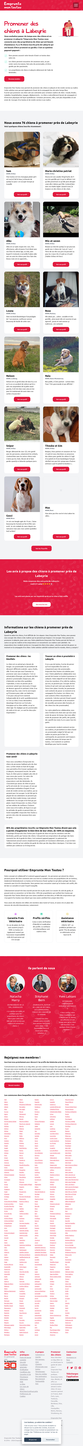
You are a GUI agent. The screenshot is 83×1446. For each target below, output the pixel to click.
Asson (5, 1242)
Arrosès (6, 1216)
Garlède (37, 1136)
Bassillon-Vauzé (8, 1305)
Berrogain (22, 1109)
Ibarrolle (37, 1206)
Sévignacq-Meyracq (70, 1252)
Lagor (36, 1269)
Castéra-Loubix (23, 1235)
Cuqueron (22, 1296)
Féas (36, 1119)
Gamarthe (37, 1128)
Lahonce (37, 1274)
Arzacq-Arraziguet (9, 1233)
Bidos (20, 1133)
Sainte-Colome (69, 1160)
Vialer (66, 1315)
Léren (36, 1332)
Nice (60, 1403)
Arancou (6, 1162)
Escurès (21, 1322)
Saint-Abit (68, 1148)
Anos (5, 1155)
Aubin (5, 1255)
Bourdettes (22, 1177)
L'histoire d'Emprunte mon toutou (41, 1366)
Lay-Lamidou (38, 1318)
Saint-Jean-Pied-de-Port (71, 1179)
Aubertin (6, 1252)
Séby (66, 1233)
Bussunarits (22, 1199)
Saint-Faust (68, 1162)
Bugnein (21, 1187)
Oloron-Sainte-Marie (55, 1276)
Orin (51, 1286)
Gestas (36, 1158)
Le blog (22, 1384)
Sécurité (23, 1362)
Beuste (21, 1119)
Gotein (36, 1170)
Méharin (52, 1182)
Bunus (21, 1189)
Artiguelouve (8, 1225)
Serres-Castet (69, 1242)
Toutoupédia (39, 1381)
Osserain (52, 1305)
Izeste (36, 1230)
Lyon (57, 1396)
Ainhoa (6, 1131)
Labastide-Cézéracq (40, 1247)
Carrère (21, 1221)
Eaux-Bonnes (23, 1313)
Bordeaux (54, 1403)
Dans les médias (41, 1374)
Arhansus (6, 1194)
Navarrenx (53, 1264)
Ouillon (52, 1310)
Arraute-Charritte (9, 1206)
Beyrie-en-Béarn (24, 1121)
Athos (5, 1250)
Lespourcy (53, 1104)
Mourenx (52, 1250)
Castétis (21, 1242)
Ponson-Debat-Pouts (71, 1107)
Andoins (6, 1141)
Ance (5, 1138)
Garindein (37, 1133)
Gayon (36, 1145)
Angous (6, 1150)
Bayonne (6, 1315)
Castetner (22, 1247)
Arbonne (6, 1172)
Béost (21, 1099)
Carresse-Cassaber (24, 1223)
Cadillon (21, 1211)
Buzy (20, 1206)
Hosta (36, 1201)
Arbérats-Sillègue (9, 1170)
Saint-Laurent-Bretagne (71, 1187)
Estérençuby (38, 1104)
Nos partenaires (41, 1376)
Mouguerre (53, 1242)
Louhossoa (53, 1131)
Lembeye (37, 1330)
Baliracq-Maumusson (10, 1291)
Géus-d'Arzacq (39, 1160)
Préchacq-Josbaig (70, 1121)
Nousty (52, 1269)
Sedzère (67, 1238)
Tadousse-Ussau (69, 1271)
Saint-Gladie (68, 1167)
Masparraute (53, 1165)
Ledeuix (37, 1322)
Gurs (36, 1182)
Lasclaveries (38, 1310)
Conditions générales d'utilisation (24, 1367)
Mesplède (52, 1199)
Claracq (21, 1279)
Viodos (67, 1330)
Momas (52, 1208)
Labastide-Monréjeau (40, 1252)
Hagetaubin (38, 1184)
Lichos (51, 1114)
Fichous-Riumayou (40, 1121)
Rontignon (68, 1143)
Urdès (66, 1291)
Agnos (6, 1114)
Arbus (5, 1177)
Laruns (36, 1308)
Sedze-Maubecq (69, 1235)
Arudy (6, 1230)
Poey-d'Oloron (69, 1102)
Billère (21, 1141)
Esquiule (37, 1102)
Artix (5, 1228)
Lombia (52, 1121)
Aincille (6, 1124)
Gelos (36, 1148)
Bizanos (21, 1145)
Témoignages (40, 1371)
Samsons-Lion (69, 1208)
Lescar (36, 1334)
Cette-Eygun (22, 1267)
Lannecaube (38, 1288)
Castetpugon (23, 1250)
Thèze (67, 1281)
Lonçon (52, 1124)
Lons (51, 1126)
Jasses (36, 1233)
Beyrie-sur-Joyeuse (24, 1124)
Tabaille (67, 1269)
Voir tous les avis (41, 604)
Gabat (36, 1126)
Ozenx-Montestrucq (55, 1315)
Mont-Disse (53, 1235)
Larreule (37, 1303)
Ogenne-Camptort (55, 1271)
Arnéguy (6, 1196)
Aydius (6, 1279)
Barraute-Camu (8, 1303)
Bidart (21, 1131)
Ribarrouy (68, 1136)
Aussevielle (7, 1267)
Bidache (21, 1128)
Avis (36, 1384)
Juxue (36, 1242)
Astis (5, 1247)
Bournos (21, 1179)
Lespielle (52, 1102)
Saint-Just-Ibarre (69, 1184)
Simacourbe (68, 1255)
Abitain (6, 1107)
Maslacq (52, 1162)
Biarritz (21, 1126)
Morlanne (52, 1240)
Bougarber (22, 1170)
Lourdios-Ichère (54, 1133)
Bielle (21, 1136)
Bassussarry (7, 1308)
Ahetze (6, 1119)
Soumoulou (68, 1259)
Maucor (52, 1172)
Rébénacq (68, 1133)
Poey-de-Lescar (69, 1099)
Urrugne (67, 1298)
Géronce (37, 1155)
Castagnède (22, 1225)
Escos (20, 1315)
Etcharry (37, 1111)
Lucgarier (52, 1148)
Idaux (36, 1208)
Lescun (52, 1099)
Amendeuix (7, 1133)
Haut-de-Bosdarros (40, 1191)
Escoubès (22, 1320)
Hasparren (37, 1189)
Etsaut (36, 1114)
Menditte (52, 1189)
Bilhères (21, 1138)
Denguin (21, 1298)
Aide (21, 1382)
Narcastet (52, 1257)
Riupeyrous (68, 1138)
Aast (5, 1099)
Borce (21, 1155)
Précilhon (67, 1126)
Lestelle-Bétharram (55, 1107)
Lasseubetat (38, 1315)
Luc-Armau (53, 1143)
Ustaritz (67, 1303)
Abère (6, 1102)
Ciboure (21, 1276)
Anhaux (6, 1153)
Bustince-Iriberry (24, 1201)
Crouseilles (22, 1293)
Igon (36, 1213)
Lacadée (37, 1259)
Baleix (6, 1288)
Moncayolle (53, 1218)
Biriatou (21, 1143)
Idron (36, 1211)
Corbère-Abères (23, 1286)
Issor (36, 1223)
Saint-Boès (68, 1153)
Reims (53, 1411)
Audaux (6, 1259)
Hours (36, 1204)
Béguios (6, 1322)
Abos (5, 1109)
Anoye (6, 1158)
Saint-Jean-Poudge (70, 1182)
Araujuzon (7, 1165)
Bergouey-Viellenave (25, 1104)
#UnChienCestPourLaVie (29, 1391)
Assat (5, 1240)
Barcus (6, 1296)
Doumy (21, 1310)
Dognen (21, 1305)
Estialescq (37, 1107)
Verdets (67, 1313)
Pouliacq (67, 1116)
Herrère (37, 1196)
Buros (21, 1194)
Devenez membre (14, 79)
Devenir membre (14, 1085)
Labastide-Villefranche (41, 1255)
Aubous (6, 1257)
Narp (51, 1259)
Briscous (21, 1182)
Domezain (22, 1308)
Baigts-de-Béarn (8, 1284)
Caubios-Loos (23, 1262)
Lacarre (37, 1262)
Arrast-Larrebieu (8, 1204)
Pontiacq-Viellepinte (71, 1111)
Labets (36, 1257)
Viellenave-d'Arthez (70, 1318)
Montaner (52, 1230)
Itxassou (37, 1228)
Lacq (36, 1267)
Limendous (53, 1116)
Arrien (6, 1211)
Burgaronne (22, 1191)
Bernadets (22, 1107)
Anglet (6, 1148)
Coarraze (21, 1281)
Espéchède (22, 1327)
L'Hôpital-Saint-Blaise (55, 1111)
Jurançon (37, 1240)
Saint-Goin (68, 1170)
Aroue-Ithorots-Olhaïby (10, 1201)
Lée (36, 1325)
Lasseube (37, 1313)
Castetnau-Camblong (25, 1245)
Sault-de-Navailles (70, 1223)
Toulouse (54, 1399)
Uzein (66, 1308)
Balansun (6, 1286)
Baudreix (6, 1313)
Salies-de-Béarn (69, 1199)
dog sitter (56, 1360)
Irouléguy (37, 1218)
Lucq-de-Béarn (54, 1150)
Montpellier (55, 1408)
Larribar (37, 1305)
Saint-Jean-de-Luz (70, 1175)
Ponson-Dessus (69, 1109)
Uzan (66, 1305)
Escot (20, 1318)
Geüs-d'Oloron (39, 1162)
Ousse (51, 1313)
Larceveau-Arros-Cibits (41, 1296)
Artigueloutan (8, 1223)
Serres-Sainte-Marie (70, 1247)
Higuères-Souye (39, 1199)
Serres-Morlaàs (69, 1245)
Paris (52, 1396)
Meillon (52, 1184)
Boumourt (22, 1175)
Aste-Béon (7, 1245)
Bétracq (21, 1116)
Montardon (53, 1233)
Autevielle (7, 1274)
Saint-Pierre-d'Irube (70, 1194)
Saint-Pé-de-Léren (70, 1189)
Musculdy (52, 1252)
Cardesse (21, 1218)
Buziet (21, 1204)
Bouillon (21, 1172)
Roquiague (68, 1145)
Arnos (5, 1199)
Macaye (52, 1155)
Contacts (69, 1362)
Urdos (66, 1293)
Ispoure (37, 1221)
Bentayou (7, 1334)
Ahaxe (6, 1116)
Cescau (21, 1264)
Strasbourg (55, 1413)
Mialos (51, 1201)
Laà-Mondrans (38, 1245)
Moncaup (52, 1216)
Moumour (52, 1247)
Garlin (36, 1138)
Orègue (52, 1284)
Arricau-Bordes (8, 1208)
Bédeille (6, 1318)
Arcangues (7, 1179)
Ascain (6, 1235)
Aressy (6, 1184)
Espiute (21, 1334)
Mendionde (53, 1187)
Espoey (37, 1099)
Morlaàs (52, 1238)
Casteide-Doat (23, 1233)
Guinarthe (37, 1177)
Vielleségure (68, 1325)
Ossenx (52, 1303)
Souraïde (67, 1262)
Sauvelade (68, 1228)
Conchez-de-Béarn (24, 1284)
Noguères (52, 1267)
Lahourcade (38, 1279)
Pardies (52, 1322)
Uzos (66, 1310)
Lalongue (37, 1281)
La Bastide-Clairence (40, 1250)
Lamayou (37, 1286)
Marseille (54, 1401)
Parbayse (52, 1320)
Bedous (6, 1320)
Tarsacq (67, 1279)
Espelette (22, 1330)
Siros (66, 1257)
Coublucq (22, 1291)
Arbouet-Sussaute (9, 1175)
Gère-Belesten (39, 1153)
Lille (52, 1406)
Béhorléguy (7, 1327)
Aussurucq (7, 1269)
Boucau (21, 1162)
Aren (5, 1182)
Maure (51, 1177)
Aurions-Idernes (8, 1264)
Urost (66, 1296)
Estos (36, 1109)
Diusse (21, 1301)
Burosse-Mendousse (25, 1196)
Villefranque (68, 1327)
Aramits (6, 1160)
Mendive (52, 1191)
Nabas (51, 1255)
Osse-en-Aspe (53, 1301)
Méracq (52, 1194)
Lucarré (52, 1145)
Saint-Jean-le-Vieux (70, 1177)
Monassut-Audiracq (55, 1213)
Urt (66, 1301)
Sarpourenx (68, 1213)
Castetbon (22, 1240)
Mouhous (52, 1245)
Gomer (36, 1167)
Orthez (52, 1296)
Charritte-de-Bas (24, 1271)
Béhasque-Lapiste (9, 1325)
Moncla (52, 1221)
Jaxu (36, 1238)
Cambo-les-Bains (23, 1213)
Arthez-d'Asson (8, 1218)
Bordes (21, 1158)
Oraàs (51, 1279)
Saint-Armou (68, 1150)
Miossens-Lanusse (55, 1204)
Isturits (37, 1225)
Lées (36, 1327)
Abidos (6, 1104)
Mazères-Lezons (54, 1179)
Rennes (59, 1411)
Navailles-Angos (54, 1262)
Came (20, 1216)
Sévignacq (68, 1250)
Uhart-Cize (68, 1284)
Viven (66, 1332)
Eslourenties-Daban (24, 1325)
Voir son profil (22, 194)
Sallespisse (68, 1204)
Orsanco (52, 1293)
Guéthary (37, 1172)
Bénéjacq (6, 1332)
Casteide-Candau (24, 1230)
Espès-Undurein (23, 1332)
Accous (6, 1111)
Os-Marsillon (53, 1298)
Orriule (52, 1291)
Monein (52, 1223)
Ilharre (36, 1216)
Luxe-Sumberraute (55, 1153)
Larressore (38, 1301)
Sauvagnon (68, 1225)
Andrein (6, 1143)
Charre (21, 1269)
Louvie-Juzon (53, 1138)
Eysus (36, 1116)
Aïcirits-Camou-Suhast (10, 1121)
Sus (66, 1264)
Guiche (37, 1175)
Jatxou (36, 1235)
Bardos (6, 1298)
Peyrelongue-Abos (55, 1330)
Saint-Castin (68, 1155)
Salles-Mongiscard (70, 1201)
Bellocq (6, 1330)
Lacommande (38, 1264)
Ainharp (6, 1126)
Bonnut (21, 1153)
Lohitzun (52, 1119)
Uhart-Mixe (68, 1286)
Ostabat (52, 1308)
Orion (51, 1288)
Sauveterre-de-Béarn (71, 1230)
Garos (36, 1141)
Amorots (6, 1136)
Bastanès (6, 1310)
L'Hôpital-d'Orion (54, 1109)
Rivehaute (68, 1141)
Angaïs (6, 1145)
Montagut (52, 1228)
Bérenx (21, 1102)
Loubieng (52, 1128)
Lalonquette (38, 1284)
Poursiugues (68, 1119)
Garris (36, 1143)
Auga (5, 1262)
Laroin (36, 1298)
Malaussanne (53, 1158)
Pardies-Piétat (54, 1325)
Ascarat (6, 1238)
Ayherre (6, 1281)
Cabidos (21, 1208)
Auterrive (7, 1271)
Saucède (67, 1221)
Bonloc (21, 1150)
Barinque (6, 1301)
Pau (51, 1327)
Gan (36, 1131)
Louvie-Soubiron (54, 1141)
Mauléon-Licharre (55, 1175)
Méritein (52, 1196)
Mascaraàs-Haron (54, 1160)
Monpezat (52, 1225)
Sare (66, 1211)
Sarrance (67, 1216)
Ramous (67, 1131)
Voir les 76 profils (41, 548)
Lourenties (53, 1136)
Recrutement (40, 1379)
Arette (6, 1187)
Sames (67, 1206)
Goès (36, 1165)
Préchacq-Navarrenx (71, 1124)
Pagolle (52, 1318)
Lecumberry (38, 1320)
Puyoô (67, 1128)
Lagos (36, 1271)
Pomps (67, 1104)
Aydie (5, 1276)
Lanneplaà (37, 1293)
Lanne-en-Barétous (40, 1291)
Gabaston (37, 1124)
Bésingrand (22, 1114)
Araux (5, 1167)
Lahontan (37, 1276)
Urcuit (67, 1288)
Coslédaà (21, 1288)
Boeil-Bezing (23, 1148)
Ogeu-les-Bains (54, 1274)
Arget (5, 1191)
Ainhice (6, 1128)
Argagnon (7, 1189)
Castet (21, 1238)
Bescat (21, 1111)
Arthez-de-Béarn (9, 1221)
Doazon (21, 1303)
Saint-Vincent (69, 1196)
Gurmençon (38, 1179)
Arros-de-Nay (8, 1213)
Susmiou (67, 1267)
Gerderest (37, 1150)
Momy (51, 1211)
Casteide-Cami (23, 1228)
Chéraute (22, 1274)
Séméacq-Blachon (70, 1240)
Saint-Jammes (69, 1172)
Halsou (36, 1187)
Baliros (6, 1293)
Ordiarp (52, 1281)
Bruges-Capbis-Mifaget (25, 1184)
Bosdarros (22, 1160)
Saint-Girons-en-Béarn (71, 1165)
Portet (67, 1114)
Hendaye (37, 1194)
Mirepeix (52, 1206)
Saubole (67, 1218)
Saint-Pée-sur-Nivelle (71, 1191)
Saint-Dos (67, 1158)
